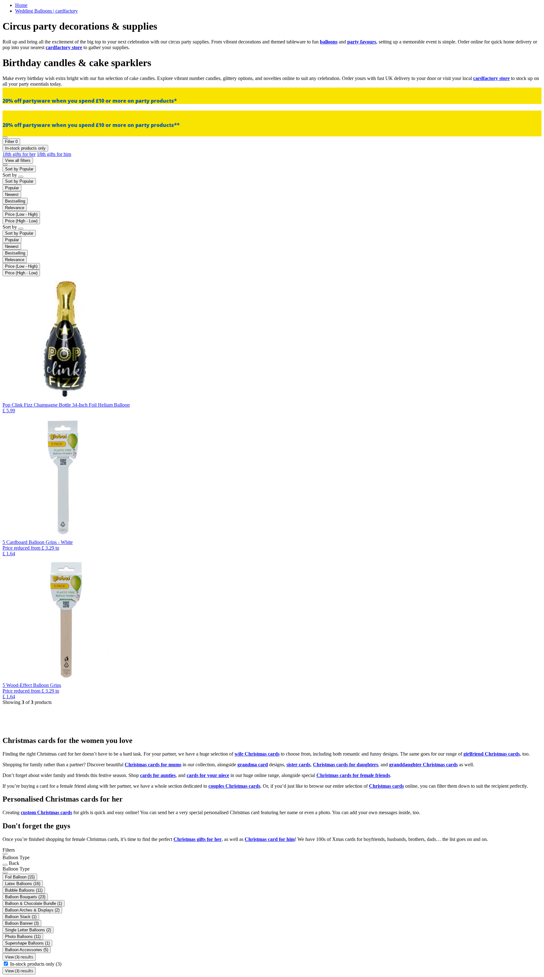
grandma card (252, 764)
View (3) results (19, 957)
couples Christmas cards (234, 786)
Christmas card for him (270, 839)
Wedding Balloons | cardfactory (46, 11)
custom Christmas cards (46, 812)
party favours (361, 41)
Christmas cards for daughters (345, 764)
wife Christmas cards (257, 754)
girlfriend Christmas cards (491, 754)
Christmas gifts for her (197, 839)
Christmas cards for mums (153, 764)
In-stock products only (35, 964)
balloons (328, 41)
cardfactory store (64, 47)
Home (21, 5)
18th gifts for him (54, 154)
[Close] (5, 854)
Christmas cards (386, 786)
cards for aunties (158, 775)
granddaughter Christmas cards (423, 764)
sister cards (298, 764)
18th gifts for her (19, 154)
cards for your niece (208, 775)
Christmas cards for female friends (353, 775)
